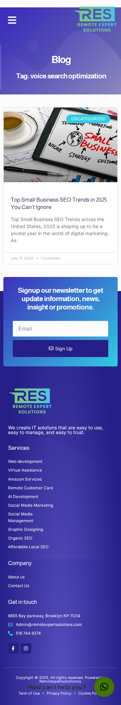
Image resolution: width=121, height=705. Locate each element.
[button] (12, 20)
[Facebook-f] (13, 648)
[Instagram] (26, 648)
